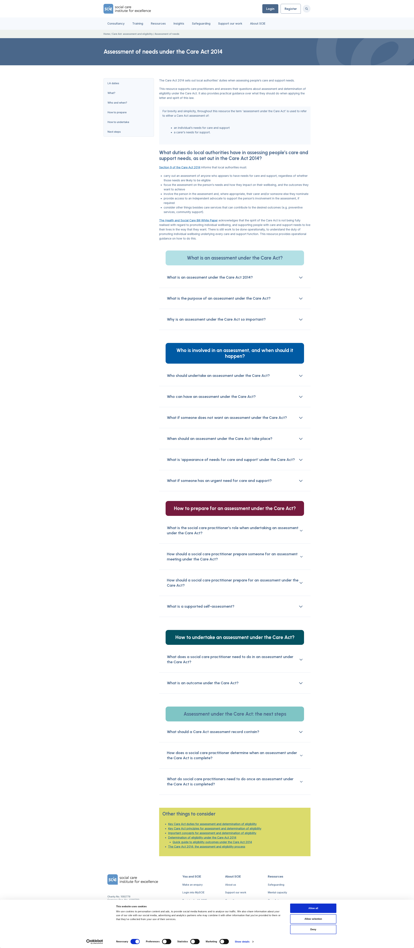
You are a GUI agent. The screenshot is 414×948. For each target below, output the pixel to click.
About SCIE (257, 23)
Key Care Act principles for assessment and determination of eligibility (214, 828)
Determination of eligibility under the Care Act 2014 (202, 837)
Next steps (114, 131)
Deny (313, 929)
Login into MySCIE (193, 892)
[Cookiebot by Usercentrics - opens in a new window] (95, 941)
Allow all (313, 908)
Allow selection (313, 918)
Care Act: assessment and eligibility (132, 33)
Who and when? (117, 102)
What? (111, 93)
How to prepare (117, 112)
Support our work (230, 23)
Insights (179, 23)
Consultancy (116, 23)
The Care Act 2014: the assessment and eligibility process (206, 846)
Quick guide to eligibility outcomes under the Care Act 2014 (212, 842)
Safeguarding (201, 23)
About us (230, 884)
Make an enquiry (192, 884)
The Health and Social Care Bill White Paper (188, 220)
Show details (242, 941)
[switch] (166, 941)
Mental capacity (277, 892)
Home (107, 33)
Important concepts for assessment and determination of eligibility (212, 833)
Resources (158, 23)
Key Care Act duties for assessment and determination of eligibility (212, 824)
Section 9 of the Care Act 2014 (179, 167)
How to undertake (118, 122)
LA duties (113, 83)
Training (137, 23)
